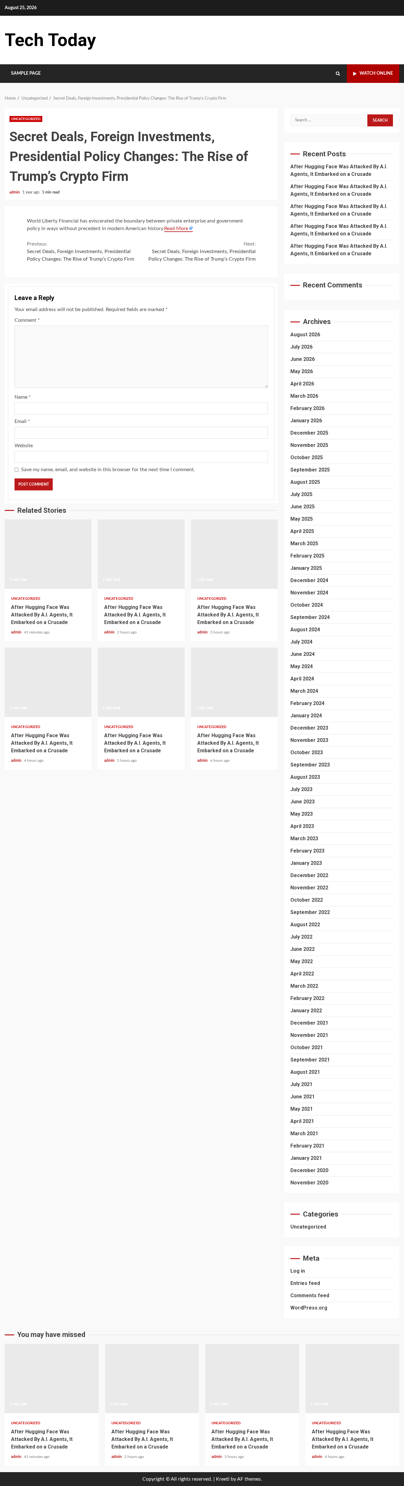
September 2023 (310, 765)
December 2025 (309, 433)
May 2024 (301, 666)
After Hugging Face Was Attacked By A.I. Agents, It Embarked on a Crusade (48, 554)
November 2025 (309, 445)
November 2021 (309, 1035)
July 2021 (301, 1084)
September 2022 (310, 912)
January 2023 (306, 863)
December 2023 (309, 728)
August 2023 (305, 777)
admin (15, 192)
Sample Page (26, 73)
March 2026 (304, 396)
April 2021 (302, 1121)
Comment (27, 320)
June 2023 (302, 802)
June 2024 (302, 654)
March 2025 (304, 543)
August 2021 (305, 1072)
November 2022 (309, 888)
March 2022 (304, 986)
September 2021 (310, 1060)
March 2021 (304, 1133)
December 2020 (309, 1170)
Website (24, 445)
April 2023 (302, 826)
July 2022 (301, 937)
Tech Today (50, 40)
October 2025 (306, 457)
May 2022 (301, 961)
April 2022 (302, 974)
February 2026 (307, 408)
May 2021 (301, 1109)
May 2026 (301, 371)
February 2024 (307, 703)
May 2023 (301, 814)
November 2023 (309, 740)
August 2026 (305, 335)
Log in (297, 1271)
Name (23, 397)
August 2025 (305, 482)
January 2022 (306, 1011)
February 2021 (307, 1146)
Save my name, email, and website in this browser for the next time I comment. (108, 469)
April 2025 (302, 531)
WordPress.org (308, 1308)
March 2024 (304, 691)
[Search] (338, 74)
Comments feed (309, 1295)
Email (22, 421)
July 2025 (301, 494)
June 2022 (302, 949)
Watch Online (376, 73)
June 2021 (302, 1097)
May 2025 (301, 519)
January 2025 (306, 568)
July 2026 (301, 347)
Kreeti (222, 1479)
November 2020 (309, 1183)
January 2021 (306, 1158)
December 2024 (309, 580)
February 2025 (307, 556)
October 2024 (306, 605)
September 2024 (310, 617)
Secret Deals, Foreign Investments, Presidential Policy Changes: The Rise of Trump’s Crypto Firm (80, 251)
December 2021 (309, 1023)
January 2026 (306, 421)
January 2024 (306, 716)
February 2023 (307, 851)
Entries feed (305, 1283)
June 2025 (302, 507)
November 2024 (309, 593)
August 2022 (305, 925)
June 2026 (302, 359)
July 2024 (301, 642)
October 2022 (306, 900)
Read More (176, 228)
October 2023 (306, 752)
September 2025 (310, 470)
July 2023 (301, 789)
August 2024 (305, 630)
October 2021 (306, 1047)
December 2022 (309, 875)
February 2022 (307, 998)
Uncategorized (25, 119)
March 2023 (304, 838)
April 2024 (302, 679)
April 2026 (302, 384)
